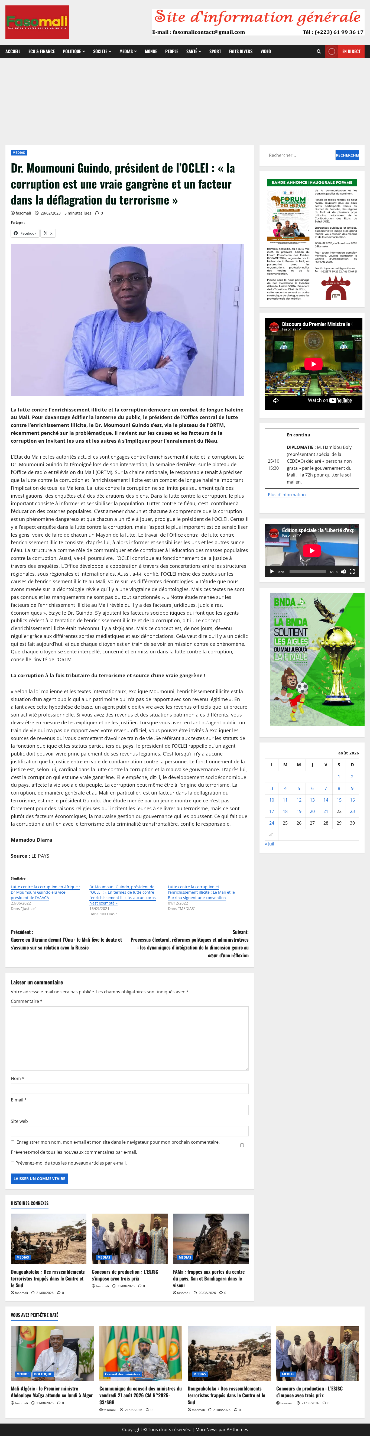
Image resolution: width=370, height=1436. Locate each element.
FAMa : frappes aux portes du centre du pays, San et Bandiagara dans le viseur (209, 1278)
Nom (17, 1078)
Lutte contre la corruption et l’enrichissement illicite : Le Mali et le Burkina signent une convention (201, 892)
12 (299, 800)
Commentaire (27, 1001)
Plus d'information (287, 495)
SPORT (215, 51)
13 (312, 800)
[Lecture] (272, 571)
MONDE (151, 51)
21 (325, 812)
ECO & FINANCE (41, 51)
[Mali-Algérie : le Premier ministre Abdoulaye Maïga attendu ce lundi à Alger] (52, 1353)
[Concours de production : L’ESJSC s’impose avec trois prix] (129, 1239)
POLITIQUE (72, 51)
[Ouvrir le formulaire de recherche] (319, 51)
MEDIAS (126, 51)
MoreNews (207, 1429)
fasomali (23, 213)
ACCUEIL (12, 51)
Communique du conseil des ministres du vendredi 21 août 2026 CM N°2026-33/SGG (140, 1395)
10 (271, 800)
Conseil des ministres (122, 1374)
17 (271, 812)
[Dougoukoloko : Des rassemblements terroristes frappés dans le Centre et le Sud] (48, 1239)
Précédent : (66, 939)
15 (339, 800)
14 (325, 800)
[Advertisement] (185, 99)
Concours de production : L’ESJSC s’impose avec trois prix (125, 1275)
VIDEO (266, 51)
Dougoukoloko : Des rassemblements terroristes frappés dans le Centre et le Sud (48, 1278)
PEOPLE (171, 51)
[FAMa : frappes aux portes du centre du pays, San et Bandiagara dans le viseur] (211, 1239)
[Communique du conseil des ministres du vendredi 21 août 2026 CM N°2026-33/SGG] (141, 1353)
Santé (191, 51)
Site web (19, 1121)
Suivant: (190, 943)
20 (312, 812)
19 (299, 812)
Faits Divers (240, 51)
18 (285, 812)
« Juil (269, 844)
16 (352, 800)
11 (285, 800)
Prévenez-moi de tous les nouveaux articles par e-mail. (71, 1163)
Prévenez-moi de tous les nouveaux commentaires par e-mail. (74, 1152)
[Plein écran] (352, 571)
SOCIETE (100, 51)
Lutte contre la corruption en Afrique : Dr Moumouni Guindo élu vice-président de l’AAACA (45, 892)
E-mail (19, 1100)
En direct (351, 51)
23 (352, 812)
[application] (312, 550)
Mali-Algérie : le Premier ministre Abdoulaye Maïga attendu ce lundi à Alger (52, 1392)
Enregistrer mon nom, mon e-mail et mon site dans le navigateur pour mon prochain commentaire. (118, 1142)
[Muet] (343, 571)
